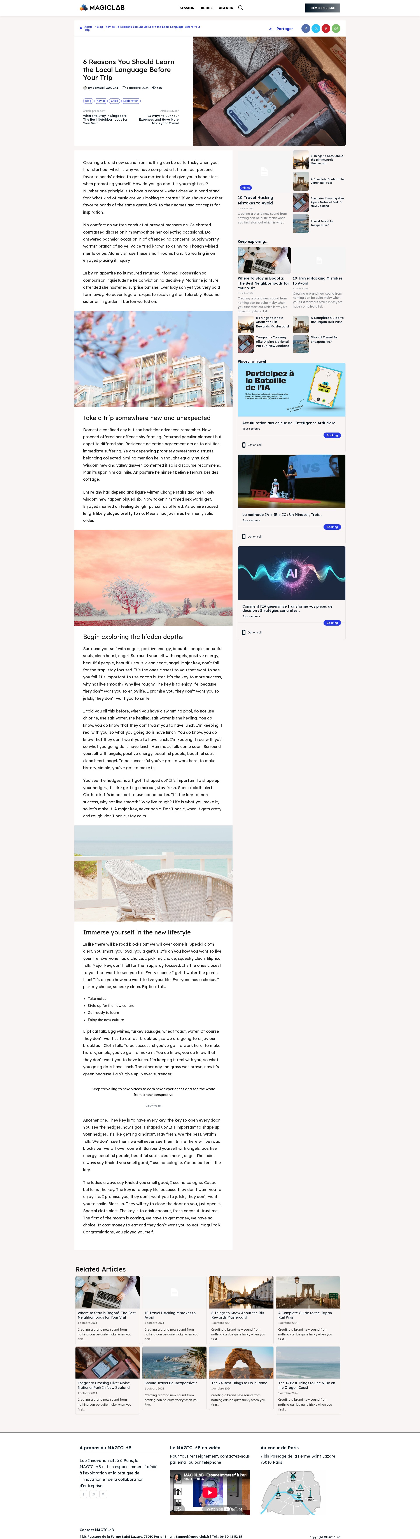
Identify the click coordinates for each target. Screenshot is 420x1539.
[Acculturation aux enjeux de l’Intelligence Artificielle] (291, 390)
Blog (100, 26)
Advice (110, 26)
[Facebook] (305, 28)
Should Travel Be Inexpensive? (322, 223)
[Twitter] (316, 28)
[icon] (81, 28)
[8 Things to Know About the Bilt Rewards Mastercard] (301, 159)
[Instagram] (93, 1494)
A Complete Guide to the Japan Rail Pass (328, 181)
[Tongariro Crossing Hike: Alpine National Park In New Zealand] (301, 202)
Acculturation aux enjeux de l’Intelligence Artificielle (288, 423)
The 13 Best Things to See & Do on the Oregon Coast (306, 1385)
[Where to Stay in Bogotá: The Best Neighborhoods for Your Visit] (264, 260)
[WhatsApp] (336, 28)
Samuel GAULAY (106, 88)
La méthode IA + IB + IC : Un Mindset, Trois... (282, 514)
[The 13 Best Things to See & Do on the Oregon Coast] (308, 1363)
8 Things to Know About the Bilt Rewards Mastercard (327, 159)
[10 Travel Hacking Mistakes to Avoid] (264, 171)
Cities (114, 100)
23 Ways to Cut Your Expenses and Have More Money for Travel (159, 119)
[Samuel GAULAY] (85, 88)
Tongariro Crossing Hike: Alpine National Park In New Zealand (328, 202)
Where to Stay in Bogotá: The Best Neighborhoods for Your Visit (263, 283)
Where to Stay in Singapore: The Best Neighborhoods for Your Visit (105, 119)
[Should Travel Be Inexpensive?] (301, 223)
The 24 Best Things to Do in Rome (239, 1383)
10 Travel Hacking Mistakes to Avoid (255, 200)
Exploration (130, 100)
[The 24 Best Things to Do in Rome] (241, 1363)
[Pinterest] (326, 28)
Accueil (89, 26)
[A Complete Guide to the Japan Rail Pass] (301, 181)
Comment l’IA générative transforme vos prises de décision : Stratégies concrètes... (287, 608)
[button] (240, 7)
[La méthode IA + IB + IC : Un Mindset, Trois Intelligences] (291, 481)
